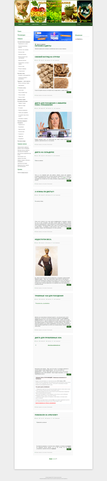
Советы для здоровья (23, 112)
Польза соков (21, 66)
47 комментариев (57, 195)
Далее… (69, 92)
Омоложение (21, 85)
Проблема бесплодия (22, 163)
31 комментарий (56, 60)
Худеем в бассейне (22, 158)
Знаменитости (21, 124)
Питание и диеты (49, 95)
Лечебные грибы (22, 99)
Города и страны (22, 103)
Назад (50, 458)
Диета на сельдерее (44, 152)
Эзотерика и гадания (22, 118)
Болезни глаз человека (23, 49)
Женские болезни (22, 54)
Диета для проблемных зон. (48, 338)
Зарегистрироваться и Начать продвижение (45, 403)
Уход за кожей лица (22, 92)
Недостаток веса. (43, 239)
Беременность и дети (23, 43)
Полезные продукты (22, 120)
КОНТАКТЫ (44, 24)
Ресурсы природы (22, 68)
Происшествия (21, 129)
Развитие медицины (22, 110)
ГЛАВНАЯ (20, 24)
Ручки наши (21, 90)
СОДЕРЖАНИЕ (35, 24)
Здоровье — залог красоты (24, 81)
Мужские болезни (22, 60)
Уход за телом (21, 97)
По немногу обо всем (22, 101)
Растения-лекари (21, 141)
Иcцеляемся (21, 127)
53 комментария (57, 299)
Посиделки (20, 122)
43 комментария (57, 242)
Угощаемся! (21, 138)
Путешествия (21, 131)
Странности (21, 134)
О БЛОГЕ (27, 24)
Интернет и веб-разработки (24, 75)
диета (64, 177)
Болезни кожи (21, 52)
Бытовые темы (21, 73)
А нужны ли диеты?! (44, 192)
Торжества (20, 136)
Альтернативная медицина (24, 41)
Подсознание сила (22, 156)
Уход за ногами (21, 94)
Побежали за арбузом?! (46, 415)
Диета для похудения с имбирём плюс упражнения (50, 104)
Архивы (19, 172)
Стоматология (21, 71)
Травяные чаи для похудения (49, 296)
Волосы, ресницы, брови (23, 83)
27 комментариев (57, 418)
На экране (20, 107)
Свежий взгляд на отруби (47, 57)
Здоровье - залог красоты (43, 95)
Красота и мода (21, 105)
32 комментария (57, 108)
